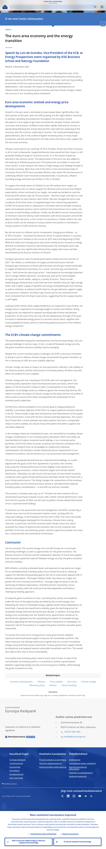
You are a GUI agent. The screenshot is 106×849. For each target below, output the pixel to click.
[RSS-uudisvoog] (91, 796)
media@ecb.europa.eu (75, 737)
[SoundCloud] (85, 796)
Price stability (56, 682)
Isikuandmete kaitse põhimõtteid (43, 834)
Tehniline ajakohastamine (50, 764)
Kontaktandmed (16, 774)
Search (95, 7)
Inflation (41, 682)
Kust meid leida (16, 778)
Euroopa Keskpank (17, 760)
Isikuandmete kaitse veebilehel (82, 764)
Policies (53, 685)
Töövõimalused (16, 764)
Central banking (68, 685)
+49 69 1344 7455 (72, 732)
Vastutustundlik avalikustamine (52, 767)
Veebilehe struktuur (10, 783)
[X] (62, 796)
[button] (101, 2)
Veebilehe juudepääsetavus (81, 773)
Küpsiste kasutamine (70, 834)
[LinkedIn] (68, 796)
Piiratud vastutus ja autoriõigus (52, 760)
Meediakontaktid (16, 737)
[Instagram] (73, 796)
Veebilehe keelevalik (78, 777)
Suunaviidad (14, 767)
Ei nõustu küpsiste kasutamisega (77, 842)
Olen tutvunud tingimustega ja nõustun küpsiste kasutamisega (28, 842)
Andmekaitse (74, 760)
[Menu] (102, 7)
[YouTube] (79, 796)
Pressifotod (14, 771)
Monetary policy (37, 685)
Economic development (21, 682)
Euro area (71, 682)
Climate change (88, 682)
